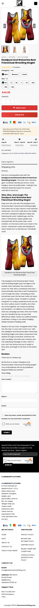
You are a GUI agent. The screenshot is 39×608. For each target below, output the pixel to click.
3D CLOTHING (23, 57)
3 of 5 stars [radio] (10, 376)
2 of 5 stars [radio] (5, 376)
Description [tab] (7, 161)
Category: (6, 70)
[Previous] (4, 26)
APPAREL (12, 57)
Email (4, 406)
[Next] (34, 26)
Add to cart (21, 108)
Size (3, 79)
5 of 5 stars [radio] (25, 376)
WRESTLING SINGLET (30, 153)
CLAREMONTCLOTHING (11, 483)
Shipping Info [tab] (8, 167)
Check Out (19, 115)
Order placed (6, 145)
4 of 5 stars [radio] (17, 376)
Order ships (19, 145)
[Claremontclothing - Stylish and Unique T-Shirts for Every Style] (19, 3)
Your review (7, 379)
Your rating (6, 373)
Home (4, 57)
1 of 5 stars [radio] (2, 376)
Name (4, 397)
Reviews (5, 171)
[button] (3, 3)
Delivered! (34, 145)
